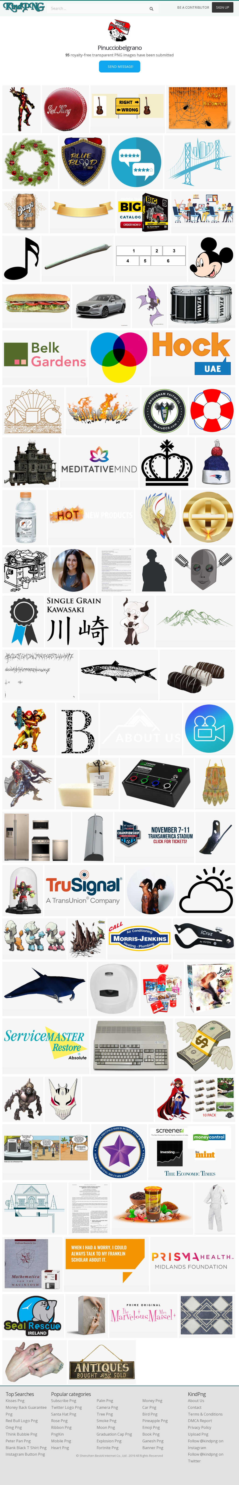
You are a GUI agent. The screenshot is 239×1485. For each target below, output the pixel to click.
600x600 (177, 325)
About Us (196, 1400)
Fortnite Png (108, 1447)
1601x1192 (175, 186)
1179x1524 (151, 1013)
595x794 (106, 590)
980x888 (148, 484)
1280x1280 (191, 542)
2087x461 (165, 644)
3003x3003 (61, 590)
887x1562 (204, 806)
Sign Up (222, 7)
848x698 (175, 130)
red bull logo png (22, 1420)
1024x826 (12, 1232)
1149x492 (182, 956)
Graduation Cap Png (114, 1434)
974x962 (11, 806)
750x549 (11, 1335)
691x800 (11, 542)
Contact (194, 1407)
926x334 (123, 860)
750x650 (11, 1013)
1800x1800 (13, 860)
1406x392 (59, 230)
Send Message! (119, 66)
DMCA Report (200, 1420)
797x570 (182, 590)
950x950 (204, 484)
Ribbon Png (61, 1427)
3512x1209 (161, 1289)
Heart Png (60, 1447)
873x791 (11, 230)
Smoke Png (106, 1420)
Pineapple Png (155, 1420)
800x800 (80, 860)
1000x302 (12, 382)
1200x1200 (13, 432)
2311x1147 (78, 1381)
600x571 (11, 186)
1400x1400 (130, 806)
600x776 (77, 1232)
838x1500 (204, 1232)
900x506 (68, 484)
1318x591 (75, 432)
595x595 (183, 1071)
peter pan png (18, 1441)
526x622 (11, 913)
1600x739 (109, 752)
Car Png (149, 1407)
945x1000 (98, 1013)
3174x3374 (78, 956)
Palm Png (105, 1400)
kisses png (15, 1400)
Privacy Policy (199, 1427)
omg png (14, 1427)
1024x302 (124, 279)
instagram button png (25, 1454)
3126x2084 (182, 230)
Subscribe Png (63, 1400)
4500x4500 (135, 913)
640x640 (118, 186)
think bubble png (21, 1434)
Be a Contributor (193, 7)
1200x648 (160, 382)
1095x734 (100, 1071)
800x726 (97, 382)
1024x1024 (194, 752)
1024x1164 (123, 644)
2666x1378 (13, 1071)
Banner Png (152, 1447)
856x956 (11, 1119)
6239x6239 (101, 1177)
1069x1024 (52, 130)
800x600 (11, 484)
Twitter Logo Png (66, 1407)
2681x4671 (13, 130)
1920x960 (89, 697)
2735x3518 (165, 1119)
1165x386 (12, 1177)
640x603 (196, 279)
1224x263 (57, 542)
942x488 (120, 1232)
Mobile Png (61, 1441)
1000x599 (73, 1289)
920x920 (193, 1013)
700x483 (11, 697)
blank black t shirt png (26, 1447)
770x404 (11, 956)
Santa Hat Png (63, 1414)
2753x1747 (92, 1119)
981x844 (186, 913)
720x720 (197, 432)
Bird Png (150, 1414)
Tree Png (105, 1414)
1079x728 (12, 1381)
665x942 (144, 542)
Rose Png (59, 1420)
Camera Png (107, 1407)
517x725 (53, 1119)
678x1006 (66, 752)
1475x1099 (159, 1177)
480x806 (11, 644)
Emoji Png (151, 1427)
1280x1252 (13, 590)
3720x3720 (13, 752)
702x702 (68, 186)
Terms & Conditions (205, 1414)
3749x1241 (120, 1335)
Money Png (152, 1400)
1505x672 (54, 913)
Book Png (151, 1434)
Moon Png (106, 1427)
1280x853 (169, 697)
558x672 (11, 279)
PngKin (57, 1434)
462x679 (140, 325)
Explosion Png (109, 1441)
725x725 (53, 644)
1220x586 (126, 230)
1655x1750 (76, 1335)
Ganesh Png (153, 1441)
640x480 (80, 325)
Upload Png (198, 1434)
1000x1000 (66, 806)
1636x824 (117, 956)
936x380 (11, 325)
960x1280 (205, 860)
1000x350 (100, 130)
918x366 (50, 279)
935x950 (201, 1119)
